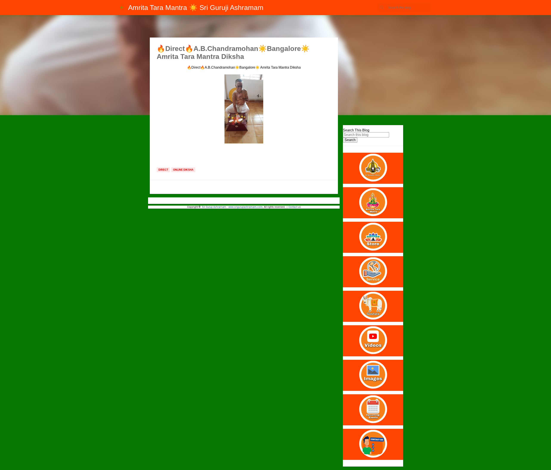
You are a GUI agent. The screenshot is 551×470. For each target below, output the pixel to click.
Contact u (293, 207)
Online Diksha (183, 169)
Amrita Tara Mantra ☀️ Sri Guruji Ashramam (195, 7)
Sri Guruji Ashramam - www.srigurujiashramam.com (232, 207)
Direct (163, 169)
